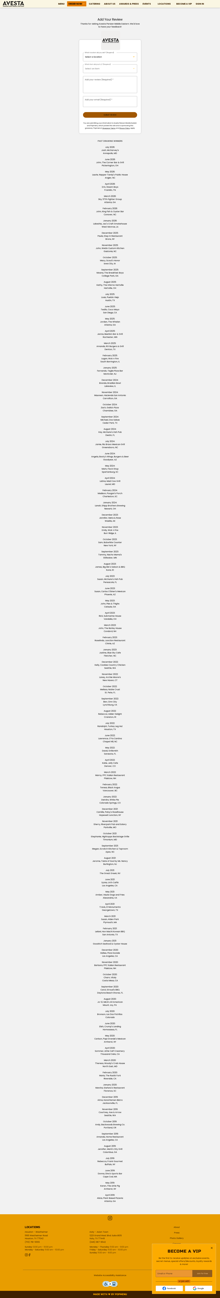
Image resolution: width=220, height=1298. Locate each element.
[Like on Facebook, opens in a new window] (29, 1255)
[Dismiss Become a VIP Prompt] (212, 1248)
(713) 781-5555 (32, 1242)
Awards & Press (129, 3)
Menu (61, 3)
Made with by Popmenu (64, 1294)
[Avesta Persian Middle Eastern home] (13, 4)
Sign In (200, 3)
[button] (76, 3)
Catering (94, 3)
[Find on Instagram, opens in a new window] (110, 1219)
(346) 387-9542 (98, 1242)
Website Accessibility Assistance (110, 1275)
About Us (109, 3)
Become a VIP (184, 3)
